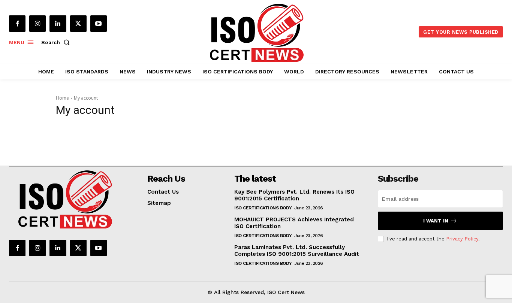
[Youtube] (98, 23)
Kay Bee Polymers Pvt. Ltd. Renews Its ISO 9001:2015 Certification (294, 195)
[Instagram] (37, 23)
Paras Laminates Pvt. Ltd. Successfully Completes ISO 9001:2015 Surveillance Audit (296, 250)
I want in (435, 221)
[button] (57, 42)
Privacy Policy (462, 239)
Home (62, 98)
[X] (78, 23)
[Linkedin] (57, 23)
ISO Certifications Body (263, 207)
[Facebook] (17, 23)
